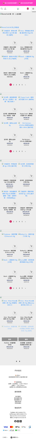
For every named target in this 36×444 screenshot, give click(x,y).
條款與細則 (18, 403)
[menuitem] (11, 85)
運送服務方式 (18, 400)
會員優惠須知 (18, 398)
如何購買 (18, 396)
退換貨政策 (18, 401)
